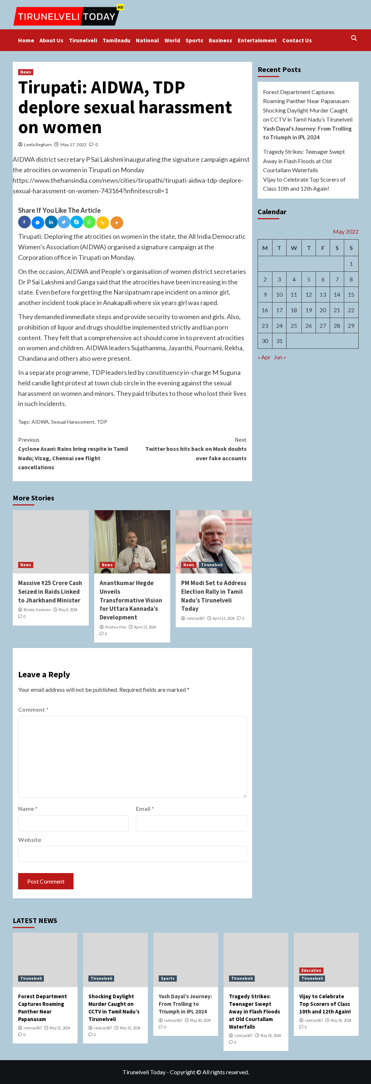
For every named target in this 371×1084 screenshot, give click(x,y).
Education (311, 970)
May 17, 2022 (74, 144)
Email (145, 808)
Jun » (280, 356)
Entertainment (257, 40)
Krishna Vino (115, 627)
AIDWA (40, 422)
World (172, 40)
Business (220, 40)
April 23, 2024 (145, 627)
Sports (194, 40)
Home (26, 40)
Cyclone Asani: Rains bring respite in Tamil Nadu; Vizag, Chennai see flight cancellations (73, 453)
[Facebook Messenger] (38, 222)
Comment (33, 709)
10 (279, 294)
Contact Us (297, 40)
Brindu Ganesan (37, 609)
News (25, 72)
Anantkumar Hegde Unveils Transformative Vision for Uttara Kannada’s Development (131, 600)
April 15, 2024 (223, 618)
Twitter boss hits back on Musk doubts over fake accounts (196, 449)
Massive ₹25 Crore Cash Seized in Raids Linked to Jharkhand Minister (50, 591)
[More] (117, 222)
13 (323, 294)
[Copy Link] (102, 222)
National (147, 40)
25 (294, 325)
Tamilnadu (116, 40)
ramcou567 (196, 618)
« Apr (264, 356)
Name (28, 808)
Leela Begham (38, 144)
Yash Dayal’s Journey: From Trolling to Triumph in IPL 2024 (307, 132)
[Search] (354, 38)
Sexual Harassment (73, 422)
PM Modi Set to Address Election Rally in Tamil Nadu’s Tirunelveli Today (213, 596)
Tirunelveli (83, 40)
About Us (51, 40)
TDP (102, 422)
